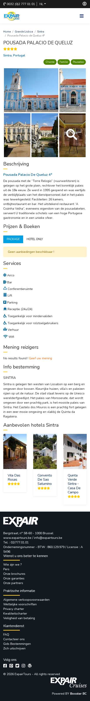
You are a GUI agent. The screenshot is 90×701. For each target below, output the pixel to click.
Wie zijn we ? (12, 565)
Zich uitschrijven (14, 648)
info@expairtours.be (48, 538)
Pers (6, 569)
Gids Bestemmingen (17, 644)
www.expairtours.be (17, 538)
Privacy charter (13, 609)
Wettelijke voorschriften (20, 604)
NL (41, 4)
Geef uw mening (40, 358)
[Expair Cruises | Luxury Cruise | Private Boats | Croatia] (68, 682)
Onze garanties (13, 578)
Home (7, 31)
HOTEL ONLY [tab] (35, 239)
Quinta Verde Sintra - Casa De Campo (74, 484)
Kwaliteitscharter (15, 613)
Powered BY (61, 694)
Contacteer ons (14, 639)
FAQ (6, 635)
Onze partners (13, 583)
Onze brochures (14, 574)
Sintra (40, 31)
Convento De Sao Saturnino (45, 479)
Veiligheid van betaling (19, 618)
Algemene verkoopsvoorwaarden (26, 600)
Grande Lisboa (24, 31)
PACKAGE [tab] (13, 239)
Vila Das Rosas (14, 477)
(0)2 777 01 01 (21, 4)
